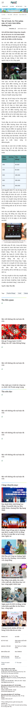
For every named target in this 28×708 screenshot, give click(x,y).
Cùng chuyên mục (10, 485)
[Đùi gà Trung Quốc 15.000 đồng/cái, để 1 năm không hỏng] (14, 331)
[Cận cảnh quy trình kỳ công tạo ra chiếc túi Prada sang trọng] (14, 375)
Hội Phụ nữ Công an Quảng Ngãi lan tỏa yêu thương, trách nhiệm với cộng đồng (14, 558)
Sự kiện (12, 6)
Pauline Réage (11, 293)
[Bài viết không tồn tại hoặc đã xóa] (14, 309)
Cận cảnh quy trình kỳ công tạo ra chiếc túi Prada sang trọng (13, 386)
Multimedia (18, 651)
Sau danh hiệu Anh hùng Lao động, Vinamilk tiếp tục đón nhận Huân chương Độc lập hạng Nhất (14, 507)
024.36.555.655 (5, 657)
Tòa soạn (18, 662)
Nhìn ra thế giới (6, 646)
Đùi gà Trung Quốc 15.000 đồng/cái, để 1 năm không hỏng (13, 342)
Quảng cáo (18, 657)
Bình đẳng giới (5, 651)
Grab (19, 293)
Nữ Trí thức (19, 6)
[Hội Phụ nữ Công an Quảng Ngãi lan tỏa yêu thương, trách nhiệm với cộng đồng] (14, 546)
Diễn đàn (15, 14)
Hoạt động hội (22, 14)
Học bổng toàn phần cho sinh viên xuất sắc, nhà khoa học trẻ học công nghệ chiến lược (13, 582)
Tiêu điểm (9, 14)
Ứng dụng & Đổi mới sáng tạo (20, 641)
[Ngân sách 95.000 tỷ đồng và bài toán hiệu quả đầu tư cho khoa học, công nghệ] (14, 594)
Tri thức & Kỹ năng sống (20, 646)
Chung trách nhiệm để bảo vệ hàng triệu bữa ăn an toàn (13, 629)
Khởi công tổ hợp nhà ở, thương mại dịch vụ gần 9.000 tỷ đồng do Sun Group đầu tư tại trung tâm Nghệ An (13, 533)
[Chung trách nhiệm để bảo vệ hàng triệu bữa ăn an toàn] (14, 618)
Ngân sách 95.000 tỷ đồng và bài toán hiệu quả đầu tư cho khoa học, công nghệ (14, 606)
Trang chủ (5, 6)
